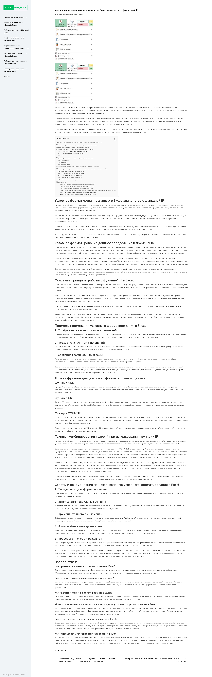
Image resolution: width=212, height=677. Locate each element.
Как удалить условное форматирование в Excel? (78, 188)
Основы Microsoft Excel (14, 17)
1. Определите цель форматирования (72, 171)
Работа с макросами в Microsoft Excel (13, 54)
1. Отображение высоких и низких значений (75, 151)
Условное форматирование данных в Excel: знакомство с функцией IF (79, 143)
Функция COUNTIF (66, 164)
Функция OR (64, 162)
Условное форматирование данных (70, 14)
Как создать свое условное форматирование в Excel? (80, 192)
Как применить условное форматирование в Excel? (79, 184)
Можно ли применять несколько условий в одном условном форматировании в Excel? (90, 190)
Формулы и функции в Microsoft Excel (13, 23)
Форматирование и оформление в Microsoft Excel (16, 47)
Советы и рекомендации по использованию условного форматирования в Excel (82, 169)
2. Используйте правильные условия (72, 173)
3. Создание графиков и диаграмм (71, 156)
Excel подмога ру (19, 675)
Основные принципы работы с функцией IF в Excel (73, 147)
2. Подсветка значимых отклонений (72, 154)
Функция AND (65, 160)
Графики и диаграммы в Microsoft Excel (14, 39)
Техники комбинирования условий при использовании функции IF (78, 167)
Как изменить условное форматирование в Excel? (79, 186)
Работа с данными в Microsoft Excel (16, 31)
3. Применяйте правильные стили (71, 175)
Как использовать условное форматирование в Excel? (80, 194)
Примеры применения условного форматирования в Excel (75, 149)
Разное (7, 76)
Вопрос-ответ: (61, 182)
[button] (113, 139)
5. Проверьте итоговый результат (71, 180)
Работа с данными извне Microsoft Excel (14, 62)
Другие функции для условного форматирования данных (75, 158)
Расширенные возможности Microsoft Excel (15, 70)
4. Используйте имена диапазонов (71, 178)
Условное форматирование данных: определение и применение (77, 145)
